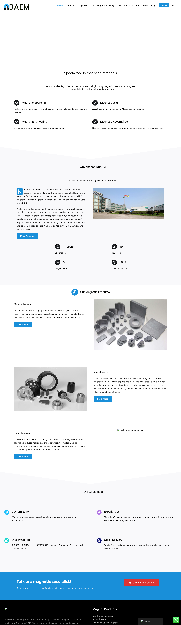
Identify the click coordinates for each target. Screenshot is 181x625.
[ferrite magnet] (130, 300)
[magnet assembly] (50, 368)
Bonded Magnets (100, 619)
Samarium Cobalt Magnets (105, 622)
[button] (173, 5)
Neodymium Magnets (102, 616)
